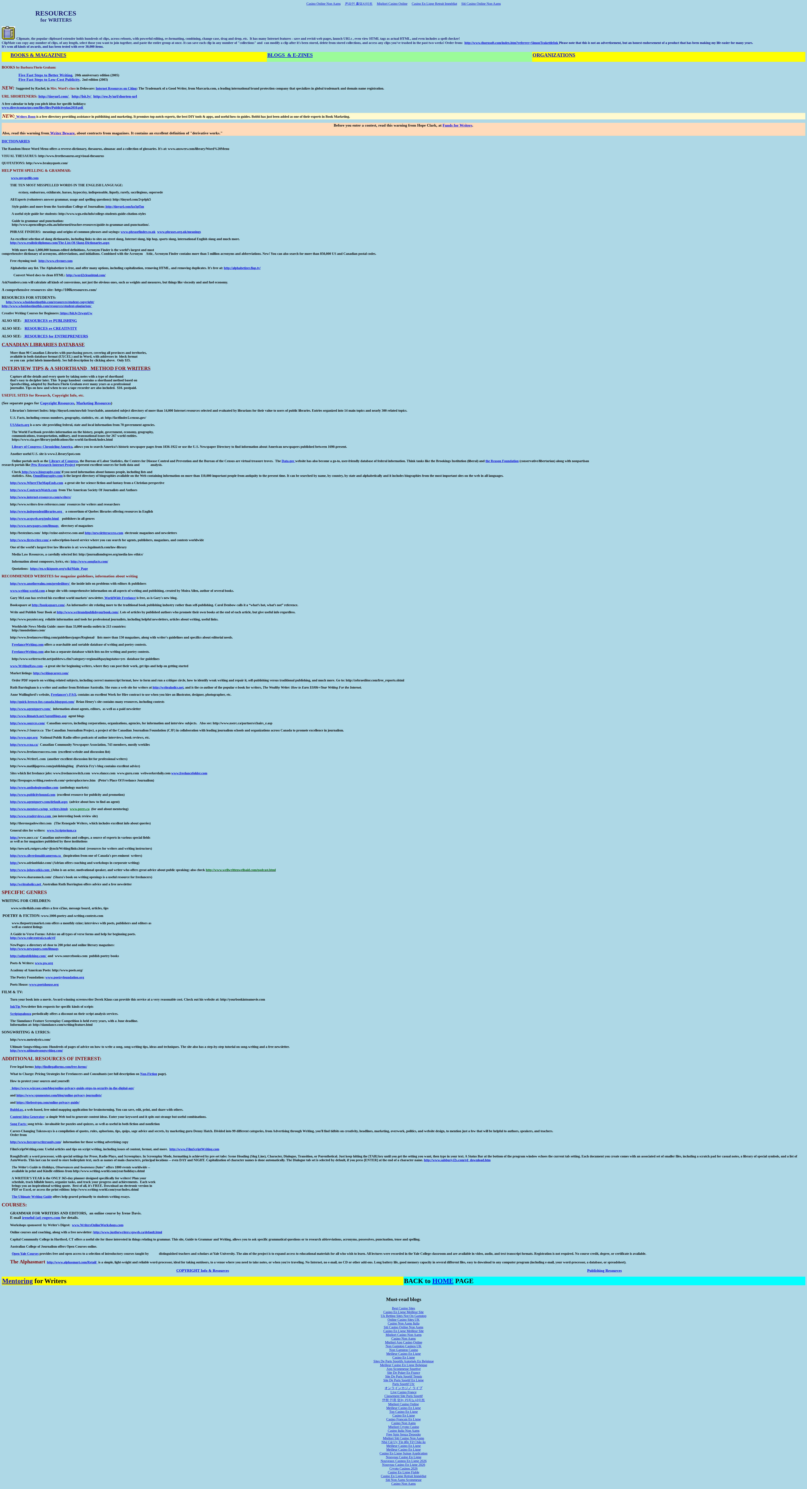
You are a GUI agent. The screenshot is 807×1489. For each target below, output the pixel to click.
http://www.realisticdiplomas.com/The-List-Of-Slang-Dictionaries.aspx (59, 243)
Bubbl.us (16, 1109)
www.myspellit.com (24, 178)
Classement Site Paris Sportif (403, 1396)
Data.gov (288, 461)
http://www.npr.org (24, 737)
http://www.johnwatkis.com (29, 870)
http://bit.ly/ (82, 96)
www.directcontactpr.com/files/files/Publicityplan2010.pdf (43, 107)
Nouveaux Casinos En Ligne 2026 (404, 1461)
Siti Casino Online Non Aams (481, 3)
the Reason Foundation (502, 461)
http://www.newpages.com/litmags (34, 526)
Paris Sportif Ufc (403, 1384)
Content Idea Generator (27, 1117)
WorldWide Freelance (120, 598)
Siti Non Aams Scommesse (404, 1480)
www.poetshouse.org (44, 984)
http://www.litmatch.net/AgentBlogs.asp (38, 716)
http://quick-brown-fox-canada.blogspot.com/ (42, 702)
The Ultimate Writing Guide (32, 1196)
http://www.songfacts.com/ (89, 561)
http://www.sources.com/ (27, 723)
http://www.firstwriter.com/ (30, 540)
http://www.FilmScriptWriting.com (194, 1149)
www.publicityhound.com (37, 794)
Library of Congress (63, 461)
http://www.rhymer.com (55, 261)
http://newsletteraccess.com (104, 533)
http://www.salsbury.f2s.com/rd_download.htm (457, 1160)
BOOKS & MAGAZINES (38, 55)
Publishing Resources (604, 1270)
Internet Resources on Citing (116, 88)
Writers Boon (26, 116)
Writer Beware (62, 133)
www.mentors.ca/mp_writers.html (43, 809)
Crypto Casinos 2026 (403, 1468)
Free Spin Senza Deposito (403, 1434)
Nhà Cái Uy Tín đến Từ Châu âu (403, 1442)
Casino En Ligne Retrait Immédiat (434, 3)
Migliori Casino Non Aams (404, 1335)
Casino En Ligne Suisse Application (403, 1453)
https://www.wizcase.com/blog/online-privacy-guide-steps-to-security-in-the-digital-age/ (72, 1088)
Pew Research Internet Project (52, 465)
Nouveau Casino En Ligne (403, 1457)
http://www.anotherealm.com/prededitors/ (40, 583)
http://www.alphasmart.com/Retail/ (72, 1262)
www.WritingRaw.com (26, 666)
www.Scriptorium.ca (61, 830)
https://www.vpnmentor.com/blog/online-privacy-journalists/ (59, 1095)
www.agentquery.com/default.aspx (43, 802)
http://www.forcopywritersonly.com (35, 1142)
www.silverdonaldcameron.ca (40, 855)
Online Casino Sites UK (404, 1319)
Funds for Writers (457, 125)
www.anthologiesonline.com (38, 787)
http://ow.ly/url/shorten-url (115, 96)
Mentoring (17, 1281)
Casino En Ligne (403, 1357)
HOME (443, 1281)
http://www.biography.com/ (41, 472)
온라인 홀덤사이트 (359, 3)
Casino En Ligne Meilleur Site (403, 1312)
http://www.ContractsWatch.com (33, 490)
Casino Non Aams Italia (403, 1323)
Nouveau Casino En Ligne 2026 (403, 1465)
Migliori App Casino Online (403, 1342)
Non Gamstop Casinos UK (404, 1346)
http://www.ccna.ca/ (24, 744)
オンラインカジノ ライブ (403, 1388)
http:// (14, 787)
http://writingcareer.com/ (51, 673)
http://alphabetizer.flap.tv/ (242, 268)
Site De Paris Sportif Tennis (403, 1376)
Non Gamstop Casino (403, 1350)
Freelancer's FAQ (63, 694)
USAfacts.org (19, 425)
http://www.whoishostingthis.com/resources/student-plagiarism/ (47, 306)
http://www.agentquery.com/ (30, 709)
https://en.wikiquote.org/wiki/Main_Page (59, 568)
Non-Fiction (148, 1074)
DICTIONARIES (16, 141)
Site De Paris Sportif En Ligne (403, 1380)
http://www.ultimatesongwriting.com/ (36, 1050)
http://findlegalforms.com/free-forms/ (60, 1066)
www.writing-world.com (27, 590)
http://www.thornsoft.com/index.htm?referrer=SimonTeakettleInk (511, 43)
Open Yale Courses (25, 1253)
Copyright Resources (57, 403)
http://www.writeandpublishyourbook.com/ (87, 612)
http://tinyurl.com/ (54, 96)
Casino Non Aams (403, 1338)
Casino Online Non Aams (323, 3)
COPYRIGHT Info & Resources (202, 1270)
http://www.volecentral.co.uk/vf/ (32, 938)
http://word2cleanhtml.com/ (85, 275)
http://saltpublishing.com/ (28, 956)
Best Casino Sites (403, 1308)
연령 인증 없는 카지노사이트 (403, 1400)
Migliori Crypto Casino (403, 1427)
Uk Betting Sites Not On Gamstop (403, 1316)
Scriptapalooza (20, 1014)
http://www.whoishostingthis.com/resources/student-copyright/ (50, 302)
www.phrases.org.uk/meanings (179, 232)
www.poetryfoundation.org (64, 977)
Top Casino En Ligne (403, 1412)
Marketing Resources (93, 403)
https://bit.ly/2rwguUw (75, 313)
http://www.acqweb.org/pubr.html (34, 518)
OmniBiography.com (48, 475)
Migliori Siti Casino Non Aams (403, 1438)
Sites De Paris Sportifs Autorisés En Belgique (403, 1361)
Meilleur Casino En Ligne (403, 1353)
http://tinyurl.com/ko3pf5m (124, 206)
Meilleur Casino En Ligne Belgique (403, 1365)
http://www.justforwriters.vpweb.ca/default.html (127, 1232)
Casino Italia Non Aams (403, 1430)
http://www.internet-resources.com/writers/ (40, 497)
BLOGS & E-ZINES (290, 55)
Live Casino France (403, 1392)
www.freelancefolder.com (189, 773)
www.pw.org (44, 963)
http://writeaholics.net (168, 687)
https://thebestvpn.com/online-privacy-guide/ (47, 1102)
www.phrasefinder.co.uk (138, 232)
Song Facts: (19, 1124)
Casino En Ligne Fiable (403, 1472)
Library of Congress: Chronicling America (42, 446)
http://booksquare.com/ (48, 605)
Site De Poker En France (403, 1372)
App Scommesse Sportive (403, 1369)
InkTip (15, 1006)
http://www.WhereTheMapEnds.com (36, 483)
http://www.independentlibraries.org (37, 511)
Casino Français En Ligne (403, 1419)
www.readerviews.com (36, 816)
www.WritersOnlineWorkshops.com (97, 1225)
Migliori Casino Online (392, 3)
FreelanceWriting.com (28, 644)
